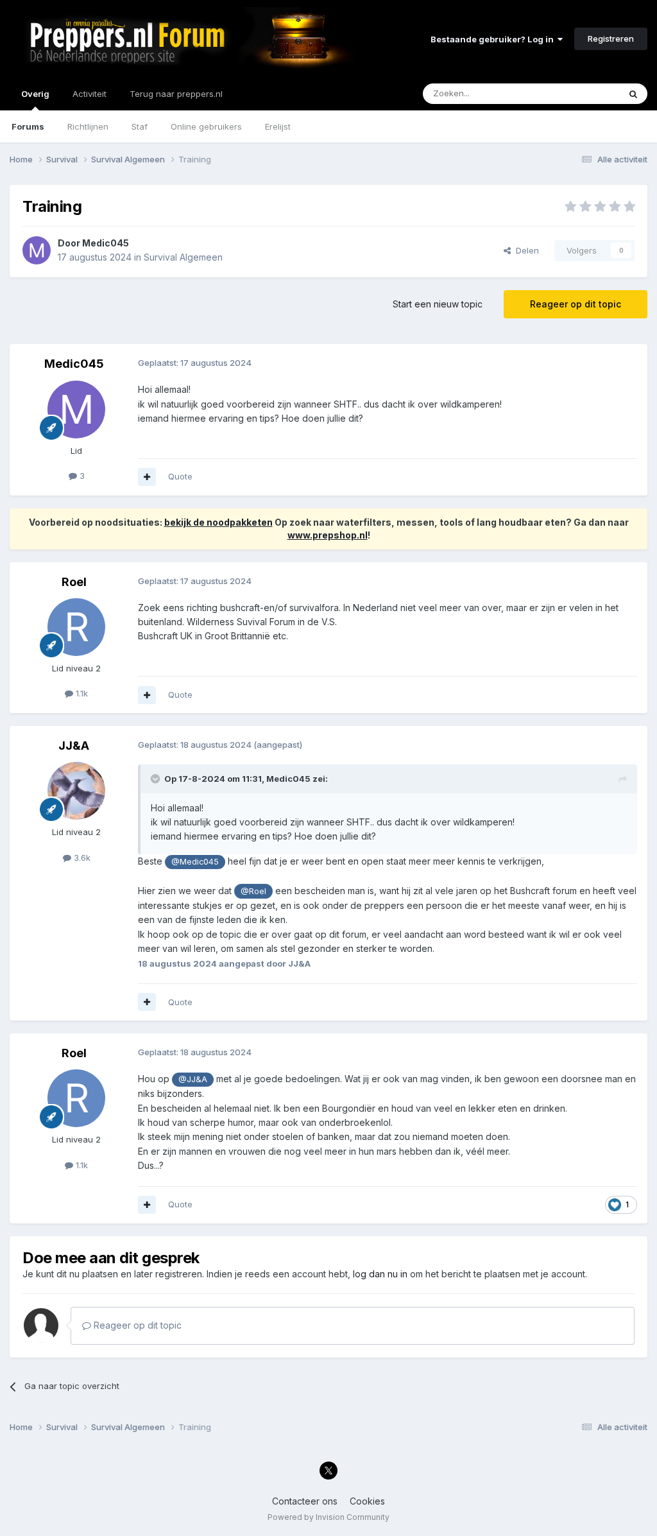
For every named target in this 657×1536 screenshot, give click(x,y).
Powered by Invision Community (328, 1517)
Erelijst (278, 126)
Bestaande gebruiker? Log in (494, 39)
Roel (74, 582)
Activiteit (90, 94)
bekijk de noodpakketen (218, 522)
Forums (28, 126)
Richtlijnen (87, 126)
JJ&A (73, 745)
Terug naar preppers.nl (176, 94)
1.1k (80, 693)
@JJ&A (192, 1079)
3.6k (80, 857)
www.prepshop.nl (327, 535)
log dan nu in (380, 1273)
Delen (525, 250)
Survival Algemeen (183, 257)
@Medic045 (195, 862)
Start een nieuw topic (437, 303)
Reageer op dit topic (575, 303)
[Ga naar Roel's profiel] (76, 627)
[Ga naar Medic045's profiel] (36, 250)
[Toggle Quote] (156, 778)
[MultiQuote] (147, 477)
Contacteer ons (304, 1501)
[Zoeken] (633, 93)
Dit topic (586, 93)
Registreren (611, 38)
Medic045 (105, 242)
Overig (35, 94)
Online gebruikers (206, 126)
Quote (180, 476)
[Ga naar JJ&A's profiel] (76, 791)
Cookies (367, 1501)
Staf (140, 126)
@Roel (253, 891)
